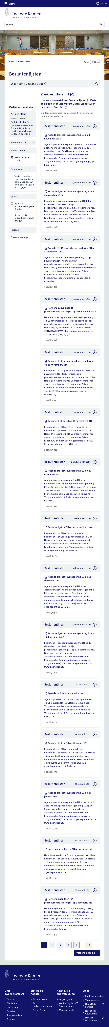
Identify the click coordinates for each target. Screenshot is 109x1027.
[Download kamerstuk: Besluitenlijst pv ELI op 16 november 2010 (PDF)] (95, 412)
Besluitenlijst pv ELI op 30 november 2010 (70, 527)
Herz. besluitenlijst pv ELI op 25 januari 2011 (71, 849)
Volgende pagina (85, 952)
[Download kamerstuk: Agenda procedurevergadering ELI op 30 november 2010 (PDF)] (95, 462)
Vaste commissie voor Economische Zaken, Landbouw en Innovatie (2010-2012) (68, 104)
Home (11, 61)
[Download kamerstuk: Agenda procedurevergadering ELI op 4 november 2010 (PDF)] (95, 126)
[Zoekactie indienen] (101, 24)
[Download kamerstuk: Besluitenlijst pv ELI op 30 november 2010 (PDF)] (95, 518)
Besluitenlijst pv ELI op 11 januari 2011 (68, 743)
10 (88, 945)
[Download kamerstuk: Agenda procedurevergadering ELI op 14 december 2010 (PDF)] (95, 568)
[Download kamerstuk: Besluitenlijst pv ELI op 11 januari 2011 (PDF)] (95, 734)
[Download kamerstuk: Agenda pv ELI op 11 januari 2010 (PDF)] (95, 685)
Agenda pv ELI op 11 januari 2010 (65, 693)
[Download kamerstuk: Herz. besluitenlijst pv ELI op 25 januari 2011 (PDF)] (95, 840)
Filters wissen (18, 237)
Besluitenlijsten (77, 100)
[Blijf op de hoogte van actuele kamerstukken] (97, 62)
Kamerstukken (24, 61)
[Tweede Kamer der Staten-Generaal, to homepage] (23, 13)
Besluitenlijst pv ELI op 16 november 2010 (70, 421)
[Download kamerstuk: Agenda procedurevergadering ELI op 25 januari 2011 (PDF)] (95, 784)
